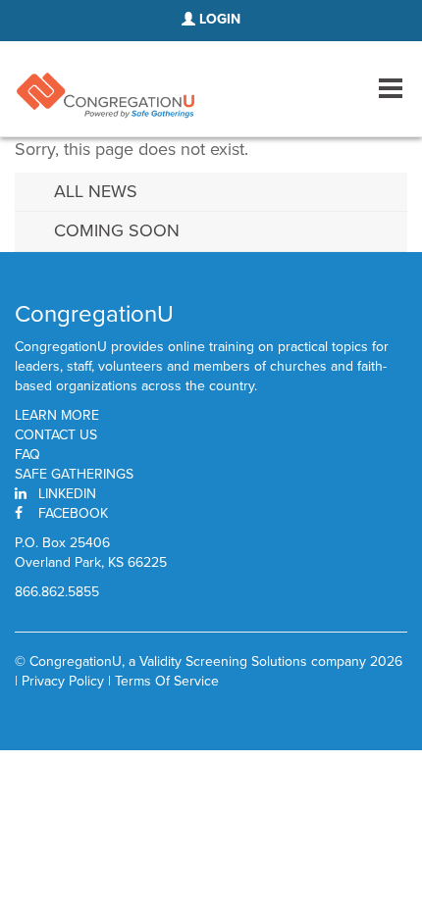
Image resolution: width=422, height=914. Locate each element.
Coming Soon (117, 230)
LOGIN (217, 19)
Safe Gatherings (74, 474)
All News (95, 191)
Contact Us (56, 435)
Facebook (73, 513)
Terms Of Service (167, 681)
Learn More (57, 416)
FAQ (27, 455)
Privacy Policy (63, 681)
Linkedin (67, 493)
